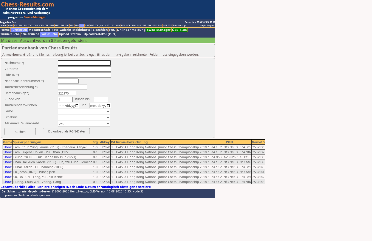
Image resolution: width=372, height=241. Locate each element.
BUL (26, 25)
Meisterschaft (39, 30)
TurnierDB (19, 30)
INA (92, 25)
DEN (52, 25)
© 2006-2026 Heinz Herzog (69, 191)
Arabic (3, 25)
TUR (160, 25)
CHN (36, 25)
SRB (144, 25)
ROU (134, 25)
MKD (107, 25)
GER (82, 25)
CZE (46, 25)
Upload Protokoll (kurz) (100, 34)
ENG (57, 25)
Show (7, 147)
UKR (165, 25)
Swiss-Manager (159, 30)
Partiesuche (49, 34)
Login (203, 25)
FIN (72, 25)
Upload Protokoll (70, 34)
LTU (112, 25)
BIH (20, 25)
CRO (41, 25)
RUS (139, 25)
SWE (154, 25)
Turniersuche (10, 34)
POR (128, 25)
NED (118, 25)
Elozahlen (100, 30)
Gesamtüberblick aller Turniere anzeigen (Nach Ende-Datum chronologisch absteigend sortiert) (75, 186)
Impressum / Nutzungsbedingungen (26, 195)
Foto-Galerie (61, 30)
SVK (149, 25)
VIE (170, 25)
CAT (30, 25)
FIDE (183, 30)
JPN (101, 25)
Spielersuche (30, 34)
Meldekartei (81, 30)
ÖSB (175, 30)
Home (5, 30)
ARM (10, 25)
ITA (96, 25)
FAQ (112, 30)
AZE (15, 25)
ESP (62, 25)
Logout (210, 25)
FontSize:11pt (179, 25)
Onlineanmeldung (131, 30)
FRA (77, 25)
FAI (67, 25)
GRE (87, 25)
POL (123, 25)
